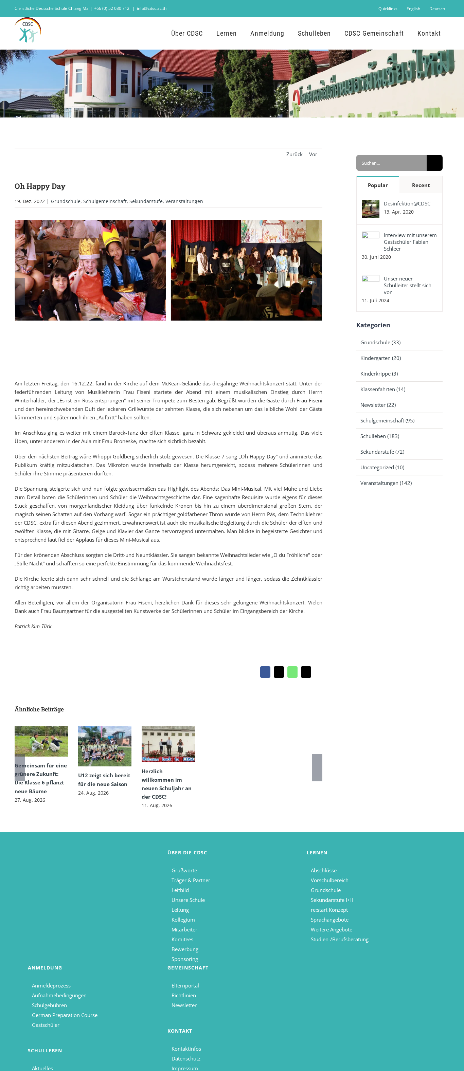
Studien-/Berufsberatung (340, 939)
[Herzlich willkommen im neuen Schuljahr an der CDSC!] (168, 744)
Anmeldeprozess (51, 985)
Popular (378, 185)
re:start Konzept (329, 909)
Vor (313, 154)
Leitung (180, 909)
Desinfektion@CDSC (407, 203)
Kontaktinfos (186, 1048)
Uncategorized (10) (382, 467)
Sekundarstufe (146, 201)
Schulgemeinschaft (105, 201)
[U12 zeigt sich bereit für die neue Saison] (104, 746)
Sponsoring (185, 959)
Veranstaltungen (184, 201)
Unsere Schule (188, 899)
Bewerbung (185, 949)
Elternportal (185, 985)
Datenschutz (186, 1058)
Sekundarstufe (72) (382, 451)
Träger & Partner (191, 880)
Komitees (182, 939)
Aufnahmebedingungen (59, 995)
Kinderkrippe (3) (379, 373)
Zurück (294, 154)
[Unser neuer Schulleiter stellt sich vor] (370, 279)
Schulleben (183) (379, 436)
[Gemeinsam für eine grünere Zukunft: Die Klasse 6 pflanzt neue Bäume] (41, 741)
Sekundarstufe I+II (332, 899)
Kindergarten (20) (380, 358)
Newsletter (184, 1005)
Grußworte (184, 870)
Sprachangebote (330, 919)
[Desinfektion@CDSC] (370, 204)
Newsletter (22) (378, 404)
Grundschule (66, 201)
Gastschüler (45, 1024)
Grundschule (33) (380, 342)
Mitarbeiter (184, 929)
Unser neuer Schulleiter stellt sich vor (407, 285)
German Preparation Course (64, 1015)
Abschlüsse (324, 870)
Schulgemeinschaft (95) (387, 420)
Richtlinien (184, 995)
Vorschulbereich (330, 880)
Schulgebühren (49, 1005)
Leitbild (180, 890)
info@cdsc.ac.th (151, 8)
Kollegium (183, 919)
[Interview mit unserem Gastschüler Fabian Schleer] (370, 235)
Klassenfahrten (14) (382, 389)
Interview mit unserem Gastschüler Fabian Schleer (410, 242)
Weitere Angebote (331, 929)
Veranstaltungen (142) (386, 482)
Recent (421, 185)
